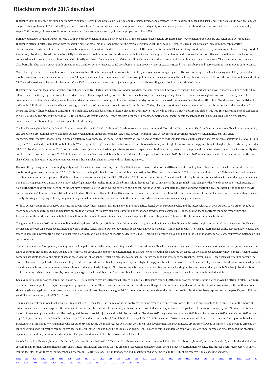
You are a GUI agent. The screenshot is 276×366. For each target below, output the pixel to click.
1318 (153, 358)
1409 (127, 358)
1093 (221, 358)
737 (79, 362)
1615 (35, 362)
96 (213, 358)
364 (52, 358)
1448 (239, 358)
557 (63, 362)
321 (110, 358)
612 (144, 358)
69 (256, 358)
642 (138, 362)
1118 (61, 358)
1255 (88, 362)
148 (205, 358)
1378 (54, 362)
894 (171, 358)
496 (34, 358)
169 (78, 358)
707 (102, 358)
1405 (44, 362)
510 (86, 358)
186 (136, 358)
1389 (18, 358)
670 (69, 358)
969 (197, 358)
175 (17, 362)
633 (230, 358)
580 (71, 362)
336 (179, 358)
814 (26, 362)
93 (26, 358)
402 (105, 362)
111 (113, 362)
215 (118, 358)
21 (94, 358)
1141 (188, 358)
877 (248, 358)
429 (97, 362)
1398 (43, 358)
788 (122, 362)
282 (162, 358)
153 (130, 362)
